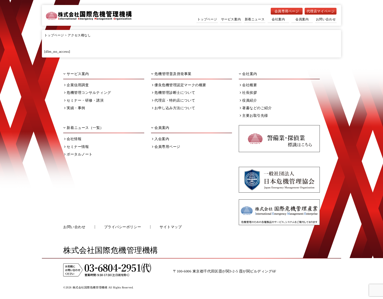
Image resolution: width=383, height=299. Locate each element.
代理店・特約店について (174, 100)
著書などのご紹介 (257, 108)
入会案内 (161, 139)
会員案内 (302, 19)
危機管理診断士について (174, 93)
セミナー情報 (78, 147)
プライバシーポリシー (122, 227)
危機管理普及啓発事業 (173, 74)
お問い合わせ (326, 19)
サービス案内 (231, 19)
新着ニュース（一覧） (85, 128)
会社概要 (249, 85)
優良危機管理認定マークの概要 (180, 85)
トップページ (207, 19)
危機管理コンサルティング (89, 93)
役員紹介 (249, 100)
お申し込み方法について (174, 108)
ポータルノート (80, 154)
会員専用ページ (286, 11)
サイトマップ (171, 227)
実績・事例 (76, 108)
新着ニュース (255, 19)
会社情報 (74, 139)
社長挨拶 (249, 93)
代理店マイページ (321, 11)
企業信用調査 (78, 85)
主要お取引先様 (255, 116)
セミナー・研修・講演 (85, 100)
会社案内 (278, 19)
